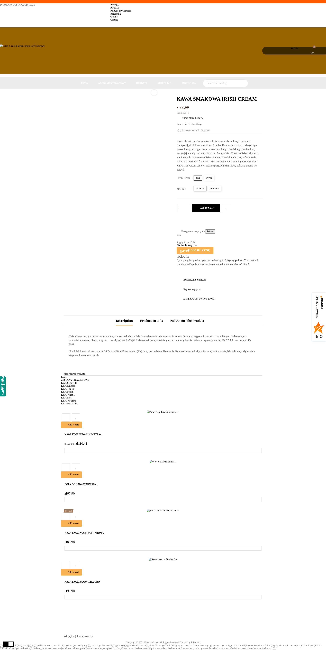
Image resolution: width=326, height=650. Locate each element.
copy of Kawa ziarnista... (81, 484)
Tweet (191, 235)
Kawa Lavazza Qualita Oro (82, 582)
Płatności (114, 8)
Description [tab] (124, 320)
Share (186, 235)
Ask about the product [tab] (187, 320)
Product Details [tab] (151, 320)
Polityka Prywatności (120, 11)
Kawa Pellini (67, 392)
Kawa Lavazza (68, 386)
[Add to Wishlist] (226, 208)
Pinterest (195, 235)
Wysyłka (114, 5)
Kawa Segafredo (69, 383)
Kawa (64, 377)
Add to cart (206, 208)
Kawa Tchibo (67, 389)
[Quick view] (66, 417)
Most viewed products (74, 374)
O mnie (113, 16)
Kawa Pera (66, 397)
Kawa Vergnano (68, 401)
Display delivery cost (187, 245)
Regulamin (115, 14)
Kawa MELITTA (69, 403)
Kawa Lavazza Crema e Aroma (84, 533)
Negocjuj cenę (195, 250)
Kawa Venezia (68, 395)
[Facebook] (168, 635)
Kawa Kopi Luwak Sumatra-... (84, 434)
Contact (114, 19)
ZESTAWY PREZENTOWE (75, 380)
